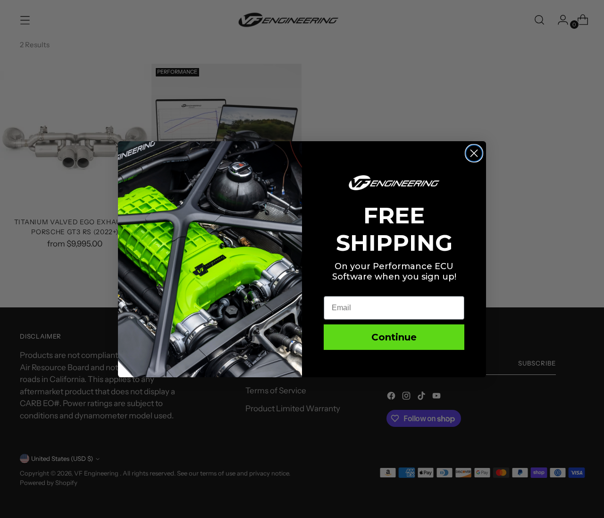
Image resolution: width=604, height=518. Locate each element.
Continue (394, 337)
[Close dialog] (474, 153)
